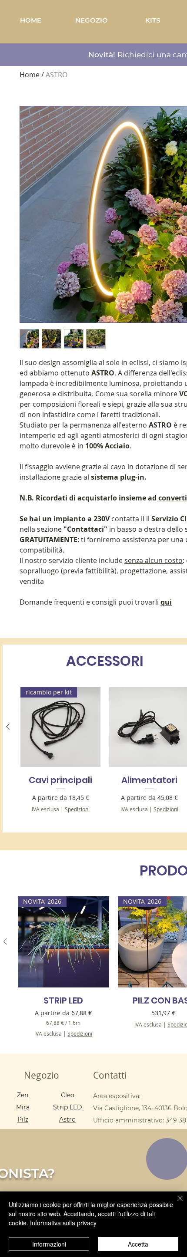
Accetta (138, 1244)
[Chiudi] (174, 1203)
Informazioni (49, 1244)
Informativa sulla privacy (63, 1222)
